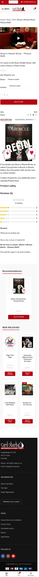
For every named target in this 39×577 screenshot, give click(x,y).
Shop (9, 20)
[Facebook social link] (28, 115)
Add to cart (18, 102)
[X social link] (30, 115)
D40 (14, 20)
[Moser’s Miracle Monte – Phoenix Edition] (19, 286)
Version (3, 87)
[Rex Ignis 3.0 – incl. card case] (27, 389)
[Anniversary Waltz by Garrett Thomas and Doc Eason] (27, 342)
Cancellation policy (7, 528)
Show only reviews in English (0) (12, 240)
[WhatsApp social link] (36, 115)
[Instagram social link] (8, 556)
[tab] (6, 119)
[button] (27, 374)
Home (2, 20)
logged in (13, 252)
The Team (4, 488)
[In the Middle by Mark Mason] (10, 389)
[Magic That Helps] (10, 342)
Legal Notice (5, 537)
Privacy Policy (6, 524)
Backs (2, 79)
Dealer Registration (7, 492)
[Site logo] (18, 9)
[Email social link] (33, 115)
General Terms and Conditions (11, 520)
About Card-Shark (7, 484)
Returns (3, 532)
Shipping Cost (9, 75)
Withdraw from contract (11, 502)
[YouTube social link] (13, 556)
